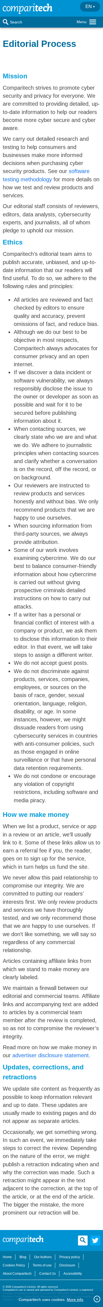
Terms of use (42, 1265)
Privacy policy (69, 1257)
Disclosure (67, 1265)
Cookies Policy (14, 1265)
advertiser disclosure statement (50, 1055)
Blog (23, 1257)
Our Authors (43, 1257)
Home (7, 1257)
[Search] (6, 22)
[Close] (97, 1299)
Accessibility (72, 1274)
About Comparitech (17, 1274)
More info (75, 1299)
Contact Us (47, 1274)
